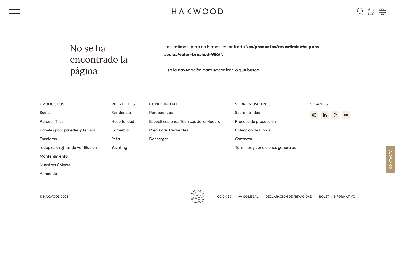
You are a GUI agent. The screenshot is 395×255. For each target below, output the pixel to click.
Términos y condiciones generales (265, 147)
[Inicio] (197, 11)
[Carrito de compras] (371, 11)
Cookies (224, 197)
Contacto (243, 138)
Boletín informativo (337, 197)
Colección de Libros (252, 130)
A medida (48, 173)
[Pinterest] (335, 115)
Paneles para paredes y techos (67, 130)
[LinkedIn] (325, 115)
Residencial (121, 112)
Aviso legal (248, 197)
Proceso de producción (255, 121)
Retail (116, 138)
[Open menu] (14, 11)
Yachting (119, 147)
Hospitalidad (122, 121)
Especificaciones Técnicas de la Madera (184, 121)
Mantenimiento (54, 156)
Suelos (45, 112)
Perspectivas (161, 112)
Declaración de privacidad (288, 197)
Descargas (158, 138)
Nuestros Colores (55, 164)
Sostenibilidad (247, 112)
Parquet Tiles (52, 121)
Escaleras (48, 138)
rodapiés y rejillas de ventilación (68, 147)
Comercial (120, 130)
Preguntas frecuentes (168, 130)
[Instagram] (314, 115)
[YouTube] (346, 115)
